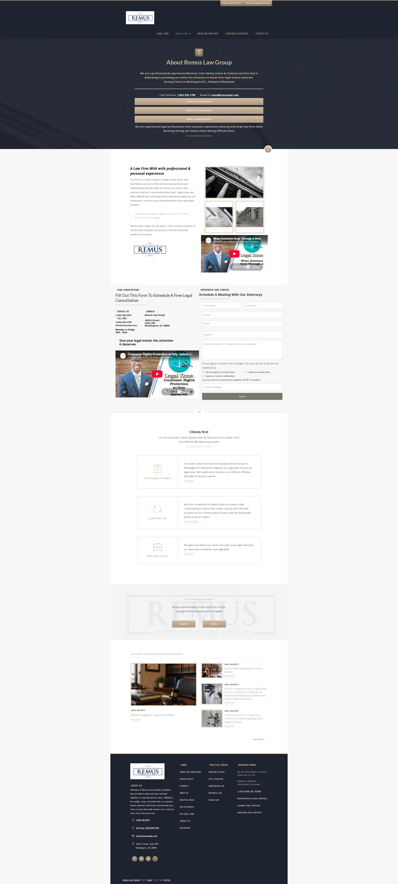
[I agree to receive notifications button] (203, 376)
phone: (231, 3)
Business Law (215, 793)
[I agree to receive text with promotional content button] (245, 372)
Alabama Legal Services (248, 805)
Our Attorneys (187, 807)
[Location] (242, 387)
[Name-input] (221, 305)
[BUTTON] (242, 396)
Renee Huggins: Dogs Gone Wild (153, 715)
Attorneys (189, 481)
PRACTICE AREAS (187, 800)
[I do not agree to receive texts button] (203, 372)
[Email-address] (126, 325)
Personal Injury (217, 772)
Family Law (214, 800)
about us (184, 793)
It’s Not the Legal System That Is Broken (243, 670)
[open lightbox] (234, 182)
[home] (140, 18)
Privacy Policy (186, 779)
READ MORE (136, 719)
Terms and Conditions (190, 772)
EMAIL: (257, 3)
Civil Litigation (216, 779)
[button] (183, 35)
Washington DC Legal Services (252, 798)
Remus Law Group (131, 880)
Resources (185, 828)
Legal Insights (138, 710)
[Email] (242, 314)
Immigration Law (216, 786)
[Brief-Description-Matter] (242, 350)
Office (167, 880)
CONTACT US (185, 821)
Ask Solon (258, 739)
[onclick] (134, 859)
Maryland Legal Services (249, 812)
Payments (184, 786)
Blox (150, 880)
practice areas (191, 521)
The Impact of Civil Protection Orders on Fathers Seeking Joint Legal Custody (243, 718)
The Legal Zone (187, 814)
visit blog (189, 554)
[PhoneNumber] (242, 324)
